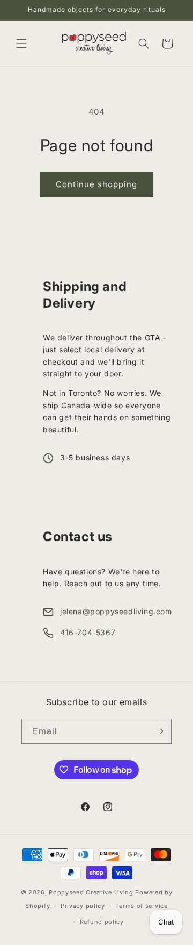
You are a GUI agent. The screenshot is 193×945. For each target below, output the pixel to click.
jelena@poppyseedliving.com (116, 611)
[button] (21, 43)
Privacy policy (83, 906)
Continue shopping (96, 184)
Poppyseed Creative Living (91, 892)
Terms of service (141, 906)
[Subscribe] (159, 731)
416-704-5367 (87, 632)
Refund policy (102, 922)
